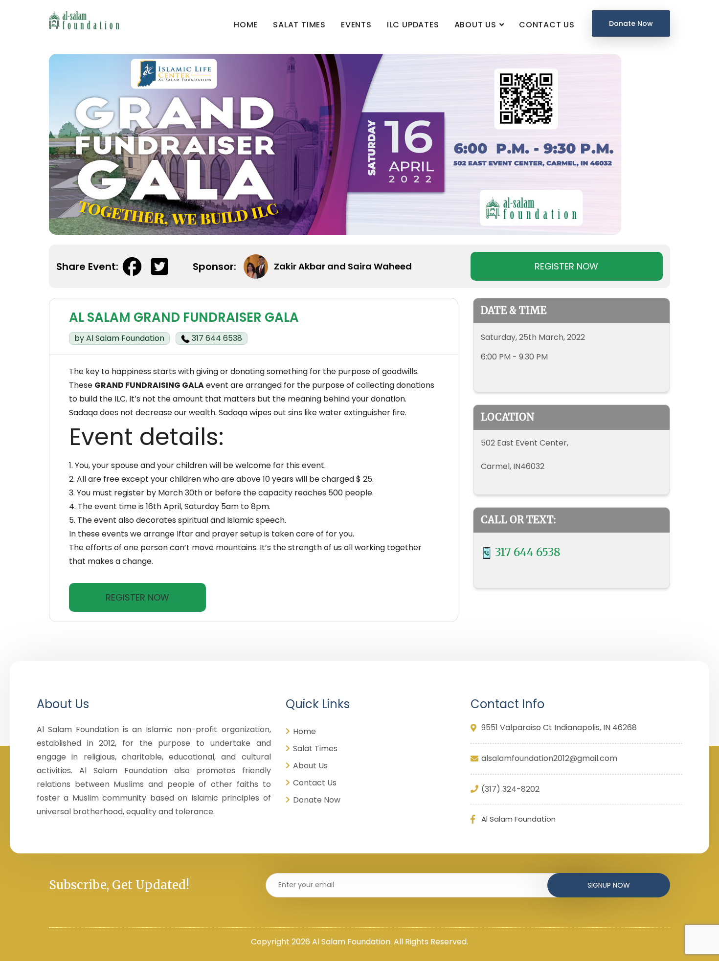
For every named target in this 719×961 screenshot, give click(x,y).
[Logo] (82, 20)
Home (246, 24)
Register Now (566, 266)
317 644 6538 (216, 338)
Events (356, 24)
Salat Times (299, 24)
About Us (475, 24)
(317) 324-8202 (510, 789)
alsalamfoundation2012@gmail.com (549, 759)
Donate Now (631, 23)
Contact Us (547, 24)
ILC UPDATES (413, 24)
